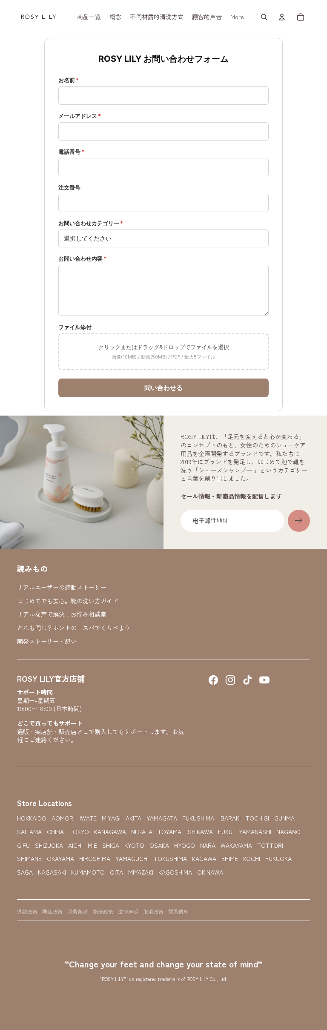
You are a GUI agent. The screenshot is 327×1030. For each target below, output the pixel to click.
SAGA (25, 872)
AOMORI (63, 818)
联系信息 (178, 911)
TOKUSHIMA (170, 859)
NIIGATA (141, 832)
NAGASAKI (52, 872)
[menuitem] (89, 17)
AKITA (133, 818)
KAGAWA (204, 859)
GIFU (23, 845)
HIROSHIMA (94, 859)
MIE (92, 845)
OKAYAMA (60, 859)
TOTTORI (270, 845)
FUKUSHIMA (198, 818)
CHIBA (55, 832)
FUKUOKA (278, 859)
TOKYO (79, 832)
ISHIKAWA (199, 832)
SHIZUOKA (49, 845)
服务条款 (77, 911)
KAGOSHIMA (175, 872)
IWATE (88, 818)
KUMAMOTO (88, 872)
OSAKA (159, 845)
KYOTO (134, 845)
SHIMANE (29, 859)
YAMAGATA (161, 818)
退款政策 (27, 911)
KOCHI (251, 859)
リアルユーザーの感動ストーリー (61, 587)
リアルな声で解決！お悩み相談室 (61, 614)
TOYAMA (169, 832)
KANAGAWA (110, 832)
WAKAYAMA (236, 845)
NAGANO (288, 832)
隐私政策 (52, 911)
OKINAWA (210, 872)
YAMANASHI (255, 832)
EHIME (229, 859)
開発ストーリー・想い (47, 641)
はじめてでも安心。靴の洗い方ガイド (67, 601)
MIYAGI (111, 818)
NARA (207, 845)
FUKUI (226, 832)
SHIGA (110, 845)
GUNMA (284, 818)
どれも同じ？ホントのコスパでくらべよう (73, 627)
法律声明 (128, 911)
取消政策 (153, 911)
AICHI (75, 845)
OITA (116, 872)
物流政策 (103, 911)
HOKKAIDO (31, 818)
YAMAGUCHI (132, 859)
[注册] (299, 521)
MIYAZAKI (140, 872)
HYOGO (184, 845)
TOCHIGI (257, 818)
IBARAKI (230, 818)
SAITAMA (29, 832)
